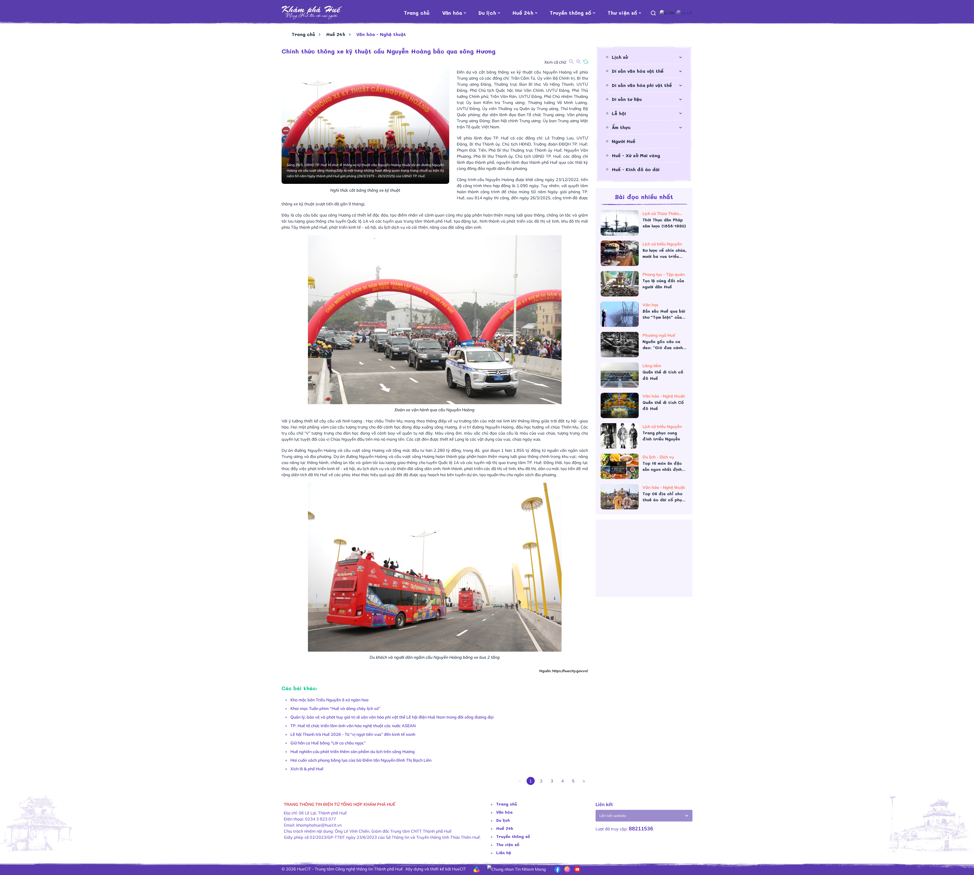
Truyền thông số (570, 12)
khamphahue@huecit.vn (319, 825)
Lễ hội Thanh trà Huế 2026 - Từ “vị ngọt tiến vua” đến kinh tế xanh (352, 734)
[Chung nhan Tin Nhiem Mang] (516, 868)
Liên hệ (503, 852)
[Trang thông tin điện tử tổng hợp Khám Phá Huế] (312, 13)
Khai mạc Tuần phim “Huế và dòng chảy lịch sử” (335, 708)
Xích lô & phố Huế (306, 768)
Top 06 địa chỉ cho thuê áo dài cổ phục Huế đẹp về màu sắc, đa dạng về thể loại (664, 497)
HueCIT (459, 868)
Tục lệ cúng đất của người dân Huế (663, 283)
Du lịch (487, 12)
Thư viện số (622, 12)
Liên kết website (612, 815)
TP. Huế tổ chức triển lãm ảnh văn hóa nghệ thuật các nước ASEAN (353, 725)
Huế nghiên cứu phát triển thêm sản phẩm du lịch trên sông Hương (352, 751)
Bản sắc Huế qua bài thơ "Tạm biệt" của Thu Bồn (663, 314)
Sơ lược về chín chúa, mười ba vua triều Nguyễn (664, 253)
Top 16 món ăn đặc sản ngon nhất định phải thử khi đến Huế (664, 466)
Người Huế (623, 141)
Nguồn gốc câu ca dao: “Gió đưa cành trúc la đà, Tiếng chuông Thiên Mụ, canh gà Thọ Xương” (663, 345)
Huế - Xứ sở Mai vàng (636, 155)
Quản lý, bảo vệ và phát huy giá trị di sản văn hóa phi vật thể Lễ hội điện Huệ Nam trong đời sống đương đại (392, 717)
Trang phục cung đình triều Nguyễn (661, 435)
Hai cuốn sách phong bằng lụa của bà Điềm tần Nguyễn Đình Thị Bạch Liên (360, 760)
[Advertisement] (644, 560)
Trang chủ (416, 12)
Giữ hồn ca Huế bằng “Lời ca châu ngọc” (328, 742)
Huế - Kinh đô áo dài (635, 169)
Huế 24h (522, 12)
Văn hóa (452, 12)
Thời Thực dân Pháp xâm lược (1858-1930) (664, 222)
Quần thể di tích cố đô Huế (662, 375)
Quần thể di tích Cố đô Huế (663, 405)
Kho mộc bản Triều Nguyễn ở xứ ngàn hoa (329, 699)
